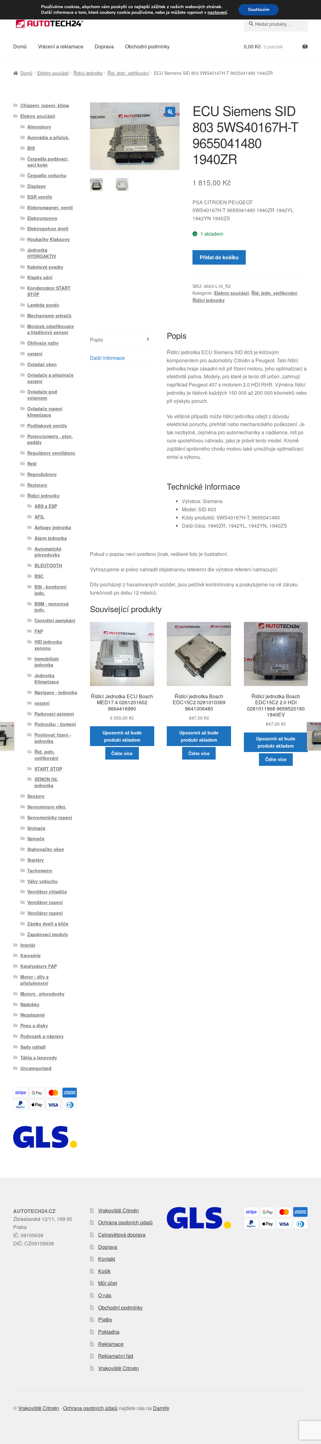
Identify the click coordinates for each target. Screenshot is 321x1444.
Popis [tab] (96, 339)
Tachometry (39, 870)
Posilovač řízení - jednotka (52, 738)
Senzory (36, 796)
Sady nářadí (33, 1047)
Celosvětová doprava (121, 1234)
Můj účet (107, 1283)
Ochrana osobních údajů (125, 1222)
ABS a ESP (45, 506)
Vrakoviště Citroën (118, 1210)
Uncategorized (35, 1068)
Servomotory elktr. (46, 807)
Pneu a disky (34, 1025)
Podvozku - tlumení (55, 724)
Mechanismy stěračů (49, 315)
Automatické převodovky (47, 552)
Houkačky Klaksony (48, 239)
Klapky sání (39, 277)
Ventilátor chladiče (47, 891)
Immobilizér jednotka (46, 662)
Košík (104, 1271)
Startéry (35, 860)
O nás (104, 1295)
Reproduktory (42, 474)
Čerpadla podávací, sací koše (48, 162)
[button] (170, 112)
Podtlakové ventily (47, 425)
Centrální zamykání (54, 620)
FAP (38, 631)
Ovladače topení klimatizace (44, 411)
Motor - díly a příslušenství (34, 980)
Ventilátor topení (45, 902)
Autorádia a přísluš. (48, 137)
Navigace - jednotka (55, 692)
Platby (105, 1319)
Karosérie (30, 955)
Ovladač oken (42, 364)
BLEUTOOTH (48, 565)
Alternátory (39, 127)
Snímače (36, 828)
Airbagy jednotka (52, 527)
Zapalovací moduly (47, 934)
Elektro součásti (53, 73)
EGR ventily (39, 197)
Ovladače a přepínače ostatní (50, 378)
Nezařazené (32, 1015)
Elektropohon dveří (47, 228)
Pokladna (108, 1331)
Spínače (36, 838)
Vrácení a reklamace (60, 46)
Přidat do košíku (219, 257)
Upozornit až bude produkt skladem (122, 736)
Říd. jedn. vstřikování (128, 73)
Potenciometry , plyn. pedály (50, 439)
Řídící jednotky (88, 73)
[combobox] (276, 23)
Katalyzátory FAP (38, 966)
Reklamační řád (115, 1355)
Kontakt (106, 1258)
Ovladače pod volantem (42, 394)
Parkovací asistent (54, 714)
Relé (32, 463)
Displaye (36, 186)
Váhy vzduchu (42, 881)
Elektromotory (42, 218)
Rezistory (37, 485)
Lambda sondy (43, 305)
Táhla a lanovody (38, 1057)
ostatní (34, 353)
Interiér (27, 945)
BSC (39, 576)
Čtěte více (122, 753)
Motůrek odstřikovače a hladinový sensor (50, 329)
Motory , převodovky (42, 994)
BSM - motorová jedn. (51, 607)
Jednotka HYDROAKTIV (41, 253)
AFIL (39, 516)
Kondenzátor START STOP (49, 291)
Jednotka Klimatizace (46, 678)
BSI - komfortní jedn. (50, 590)
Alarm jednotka (50, 538)
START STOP (48, 769)
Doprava (104, 46)
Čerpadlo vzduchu (46, 175)
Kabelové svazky (45, 267)
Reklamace (111, 1344)
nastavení (217, 12)
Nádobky (29, 1004)
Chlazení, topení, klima (44, 105)
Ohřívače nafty (43, 343)
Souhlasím (258, 10)
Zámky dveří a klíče (47, 923)
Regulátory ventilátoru (51, 453)
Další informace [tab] (107, 357)
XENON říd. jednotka (46, 782)
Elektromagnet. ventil (50, 207)
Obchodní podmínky (147, 46)
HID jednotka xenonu (48, 645)
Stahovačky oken (45, 849)
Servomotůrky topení (49, 817)
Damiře (161, 1408)
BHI (31, 148)
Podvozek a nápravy (42, 1036)
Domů (20, 46)
